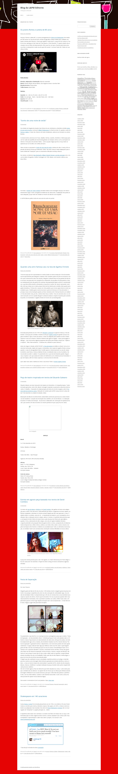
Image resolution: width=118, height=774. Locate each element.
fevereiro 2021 (81, 147)
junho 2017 (80, 217)
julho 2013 (79, 307)
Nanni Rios (27, 256)
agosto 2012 (80, 328)
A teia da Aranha (55, 365)
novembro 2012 (81, 323)
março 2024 (80, 120)
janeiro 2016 (80, 249)
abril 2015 (79, 267)
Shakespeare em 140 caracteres (33, 696)
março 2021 (80, 145)
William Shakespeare (43, 130)
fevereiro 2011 (81, 363)
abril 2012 (79, 336)
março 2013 (80, 315)
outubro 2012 (80, 325)
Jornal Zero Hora (88, 93)
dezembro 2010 (81, 367)
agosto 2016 (80, 236)
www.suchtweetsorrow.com (27, 719)
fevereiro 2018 (81, 201)
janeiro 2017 (80, 226)
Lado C (66, 684)
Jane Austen (81, 93)
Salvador (46, 487)
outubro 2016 (80, 232)
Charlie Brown (93, 84)
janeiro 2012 (80, 342)
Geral (35, 567)
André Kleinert (88, 80)
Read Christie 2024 (81, 45)
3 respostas (23, 381)
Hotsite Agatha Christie (60, 361)
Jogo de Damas (58, 567)
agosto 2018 (80, 190)
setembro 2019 (81, 167)
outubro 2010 (80, 371)
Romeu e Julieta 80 (63, 108)
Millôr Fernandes (90, 96)
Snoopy (79, 105)
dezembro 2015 (81, 251)
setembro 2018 (81, 188)
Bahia (28, 487)
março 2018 (80, 199)
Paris (84, 101)
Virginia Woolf (92, 106)
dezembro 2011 (81, 344)
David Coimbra (47, 509)
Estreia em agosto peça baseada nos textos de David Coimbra (42, 500)
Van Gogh (86, 106)
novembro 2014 (81, 276)
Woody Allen (81, 109)
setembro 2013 (81, 303)
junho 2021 (80, 143)
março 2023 (80, 132)
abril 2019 (79, 176)
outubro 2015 (80, 255)
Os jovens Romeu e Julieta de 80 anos (36, 29)
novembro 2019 (81, 163)
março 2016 (80, 246)
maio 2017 (79, 219)
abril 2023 (79, 130)
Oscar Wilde (88, 100)
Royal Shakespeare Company (55, 708)
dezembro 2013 (81, 298)
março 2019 (80, 178)
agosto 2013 (80, 305)
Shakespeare (31, 110)
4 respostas (23, 124)
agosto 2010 (80, 375)
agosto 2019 (80, 168)
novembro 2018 (81, 184)
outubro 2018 (80, 186)
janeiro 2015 (80, 272)
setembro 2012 (81, 326)
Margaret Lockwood (48, 332)
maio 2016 (79, 242)
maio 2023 (79, 128)
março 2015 (80, 269)
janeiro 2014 (80, 296)
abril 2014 (79, 290)
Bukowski (94, 82)
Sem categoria (37, 108)
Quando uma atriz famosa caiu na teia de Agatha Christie (44, 267)
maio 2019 (79, 174)
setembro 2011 (81, 350)
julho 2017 (79, 215)
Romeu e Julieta (55, 108)
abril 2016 (79, 244)
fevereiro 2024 (81, 122)
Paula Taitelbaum (56, 110)
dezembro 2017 (81, 205)
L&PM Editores (49, 569)
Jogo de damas (31, 509)
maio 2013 (79, 311)
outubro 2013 (80, 301)
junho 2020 (80, 153)
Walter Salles (81, 108)
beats (89, 82)
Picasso (82, 102)
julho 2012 (79, 330)
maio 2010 (79, 380)
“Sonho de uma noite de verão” (33, 120)
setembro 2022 (81, 140)
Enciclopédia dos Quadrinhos (87, 88)
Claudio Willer (80, 85)
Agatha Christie (53, 334)
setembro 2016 (81, 234)
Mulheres (38, 509)
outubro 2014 (80, 278)
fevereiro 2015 (81, 271)
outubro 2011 (80, 348)
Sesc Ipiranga (23, 110)
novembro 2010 (81, 369)
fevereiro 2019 (81, 180)
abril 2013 (79, 313)
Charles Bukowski (83, 84)
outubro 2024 (80, 118)
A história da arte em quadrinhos (85, 47)
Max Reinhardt (58, 253)
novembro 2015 (81, 253)
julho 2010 (79, 377)
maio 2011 (79, 357)
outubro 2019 (80, 165)
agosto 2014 (80, 282)
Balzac (84, 82)
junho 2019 (80, 172)
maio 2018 (79, 195)
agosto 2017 (80, 213)
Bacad (25, 487)
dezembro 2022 (81, 138)
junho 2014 (80, 286)
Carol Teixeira (50, 684)
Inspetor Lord (28, 367)
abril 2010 (79, 382)
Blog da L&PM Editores (32, 7)
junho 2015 (80, 263)
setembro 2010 (81, 373)
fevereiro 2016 (81, 247)
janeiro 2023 (80, 136)
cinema (53, 253)
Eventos (42, 487)
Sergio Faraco (87, 102)
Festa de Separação (28, 579)
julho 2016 (79, 238)
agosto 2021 (80, 141)
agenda (53, 485)
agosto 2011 (80, 351)
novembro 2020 (81, 149)
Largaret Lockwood (37, 367)
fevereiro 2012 (81, 340)
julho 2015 (79, 261)
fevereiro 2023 (81, 134)
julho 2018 (79, 192)
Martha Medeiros (87, 95)
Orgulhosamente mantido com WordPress (30, 767)
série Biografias (87, 105)
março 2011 (80, 361)
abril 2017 (79, 220)
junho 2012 (80, 332)
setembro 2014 (81, 280)
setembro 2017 (81, 211)
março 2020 (80, 157)
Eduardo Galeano (35, 487)
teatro (36, 110)
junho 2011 (80, 355)
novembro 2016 (81, 230)
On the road (89, 98)
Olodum (65, 253)
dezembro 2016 (81, 228)
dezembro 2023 (81, 124)
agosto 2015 (80, 259)
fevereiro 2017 (81, 224)
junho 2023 (80, 126)
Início (21, 15)
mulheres (64, 567)
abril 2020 (79, 155)
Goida (82, 90)
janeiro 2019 (80, 182)
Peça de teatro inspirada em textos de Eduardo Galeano (43, 377)
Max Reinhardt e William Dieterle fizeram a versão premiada (49, 155)
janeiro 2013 (80, 319)
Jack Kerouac (89, 91)
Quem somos (30, 15)
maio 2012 (79, 334)
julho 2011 (79, 353)
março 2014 (80, 292)
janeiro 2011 (80, 365)
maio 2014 (79, 288)
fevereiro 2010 (81, 386)
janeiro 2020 (80, 159)
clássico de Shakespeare (57, 37)
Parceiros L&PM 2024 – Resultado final (86, 44)
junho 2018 (80, 194)
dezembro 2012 (81, 321)
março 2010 (80, 384)
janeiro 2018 (80, 203)
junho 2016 (80, 240)
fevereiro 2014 (81, 294)
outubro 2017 (80, 209)
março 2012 (80, 338)
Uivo (82, 106)
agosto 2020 (80, 151)
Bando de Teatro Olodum (33, 190)
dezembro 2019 (81, 161)
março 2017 (80, 222)
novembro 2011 (81, 346)
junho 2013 (80, 309)
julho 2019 (79, 170)
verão (45, 255)
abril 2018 (79, 197)
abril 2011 (79, 359)
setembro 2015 (81, 257)
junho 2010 (80, 378)
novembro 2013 (81, 299)
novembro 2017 (81, 207)
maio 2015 (79, 265)
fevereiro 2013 (81, 317)
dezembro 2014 (81, 274)
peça (21, 686)
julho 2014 (79, 284)
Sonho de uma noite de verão (44, 147)
